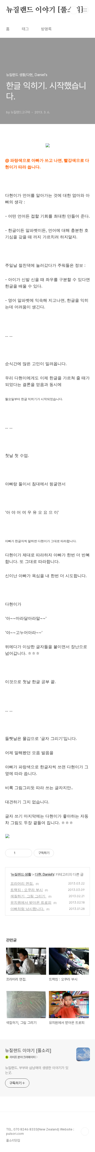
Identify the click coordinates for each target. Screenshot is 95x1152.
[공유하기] (20, 853)
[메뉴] (85, 10)
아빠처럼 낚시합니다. (27, 909)
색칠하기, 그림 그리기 (28, 896)
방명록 (46, 29)
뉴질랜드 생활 (21, 874)
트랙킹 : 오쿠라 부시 (26, 890)
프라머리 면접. (22, 883)
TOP (85, 1131)
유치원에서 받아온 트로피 (30, 902)
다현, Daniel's (44, 874)
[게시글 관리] (26, 853)
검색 (74, 10)
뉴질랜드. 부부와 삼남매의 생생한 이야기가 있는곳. (36, 1070)
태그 (25, 29)
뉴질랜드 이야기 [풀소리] (44, 10)
